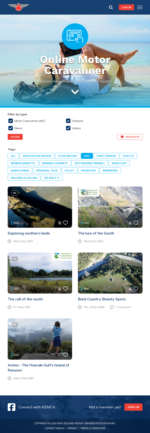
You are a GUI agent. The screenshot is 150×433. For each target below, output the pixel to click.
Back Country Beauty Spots (102, 299)
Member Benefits (23, 163)
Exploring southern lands (29, 233)
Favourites (132, 137)
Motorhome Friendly (90, 163)
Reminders (110, 170)
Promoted (88, 170)
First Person (106, 155)
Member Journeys (55, 163)
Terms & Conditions (93, 428)
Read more (22, 212)
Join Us (133, 407)
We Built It (52, 177)
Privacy (72, 428)
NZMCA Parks (20, 170)
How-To (128, 155)
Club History (67, 155)
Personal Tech (47, 170)
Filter (15, 136)
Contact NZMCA (54, 428)
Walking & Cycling (24, 177)
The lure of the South (96, 233)
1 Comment (123, 307)
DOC (87, 155)
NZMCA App (119, 163)
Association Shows (37, 155)
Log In (126, 7)
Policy (69, 170)
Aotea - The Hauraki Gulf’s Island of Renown (38, 367)
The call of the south (25, 299)
